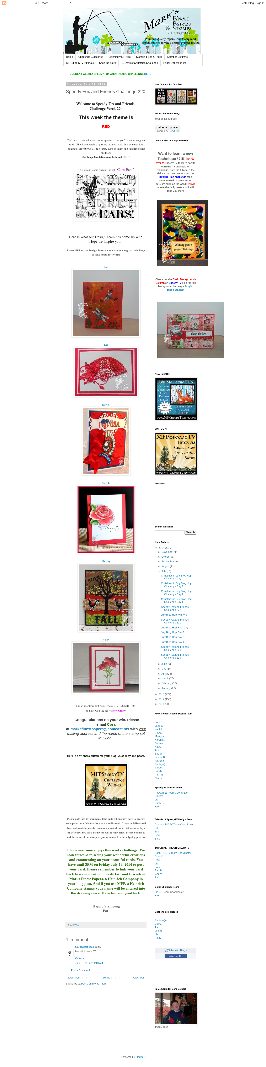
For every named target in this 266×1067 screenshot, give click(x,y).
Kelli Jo (159, 729)
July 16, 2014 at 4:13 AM (89, 963)
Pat (106, 267)
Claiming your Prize (119, 56)
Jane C (159, 725)
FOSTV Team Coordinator (179, 824)
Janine (159, 930)
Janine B (160, 757)
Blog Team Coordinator (175, 792)
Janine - (160, 824)
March (165, 678)
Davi (157, 860)
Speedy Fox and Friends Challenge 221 (175, 621)
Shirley (106, 561)
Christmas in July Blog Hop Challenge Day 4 (176, 577)
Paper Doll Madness (174, 62)
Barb (157, 838)
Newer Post (73, 977)
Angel (105, 483)
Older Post (139, 977)
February (166, 683)
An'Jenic (159, 760)
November (167, 552)
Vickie (158, 767)
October (166, 556)
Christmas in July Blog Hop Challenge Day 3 (176, 585)
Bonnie (159, 743)
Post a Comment (80, 970)
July (164, 571)
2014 (162, 547)
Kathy (106, 639)
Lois (157, 722)
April (164, 673)
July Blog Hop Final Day (174, 627)
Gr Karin (80, 958)
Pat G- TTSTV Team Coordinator (173, 853)
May (164, 668)
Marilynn (160, 736)
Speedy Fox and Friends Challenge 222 (175, 608)
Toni (157, 750)
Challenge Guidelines (90, 56)
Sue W (158, 753)
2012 (162, 699)
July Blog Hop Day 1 (172, 642)
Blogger (139, 1057)
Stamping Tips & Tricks (149, 56)
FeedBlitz (174, 131)
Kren (157, 806)
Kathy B (159, 803)
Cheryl (158, 874)
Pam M (159, 774)
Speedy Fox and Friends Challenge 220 (175, 648)
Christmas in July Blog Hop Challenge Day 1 (176, 601)
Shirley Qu (161, 920)
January (166, 688)
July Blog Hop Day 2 (172, 637)
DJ (156, 828)
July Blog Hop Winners (174, 614)
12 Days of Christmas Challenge (139, 62)
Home (69, 56)
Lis (106, 345)
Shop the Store (107, 62)
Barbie (158, 870)
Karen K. (160, 739)
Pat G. (158, 732)
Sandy (158, 771)
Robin (105, 404)
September (168, 561)
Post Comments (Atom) (94, 983)
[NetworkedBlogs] (176, 950)
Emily (158, 938)
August (165, 566)
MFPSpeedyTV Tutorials (80, 62)
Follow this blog (175, 956)
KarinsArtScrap (84, 946)
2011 (162, 704)
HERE (126, 157)
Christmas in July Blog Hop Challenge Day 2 (176, 593)
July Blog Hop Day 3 (172, 632)
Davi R (159, 835)
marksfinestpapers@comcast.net (99, 729)
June (164, 664)
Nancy (158, 778)
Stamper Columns (177, 56)
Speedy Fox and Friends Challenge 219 (175, 656)
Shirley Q (160, 764)
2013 (162, 694)
